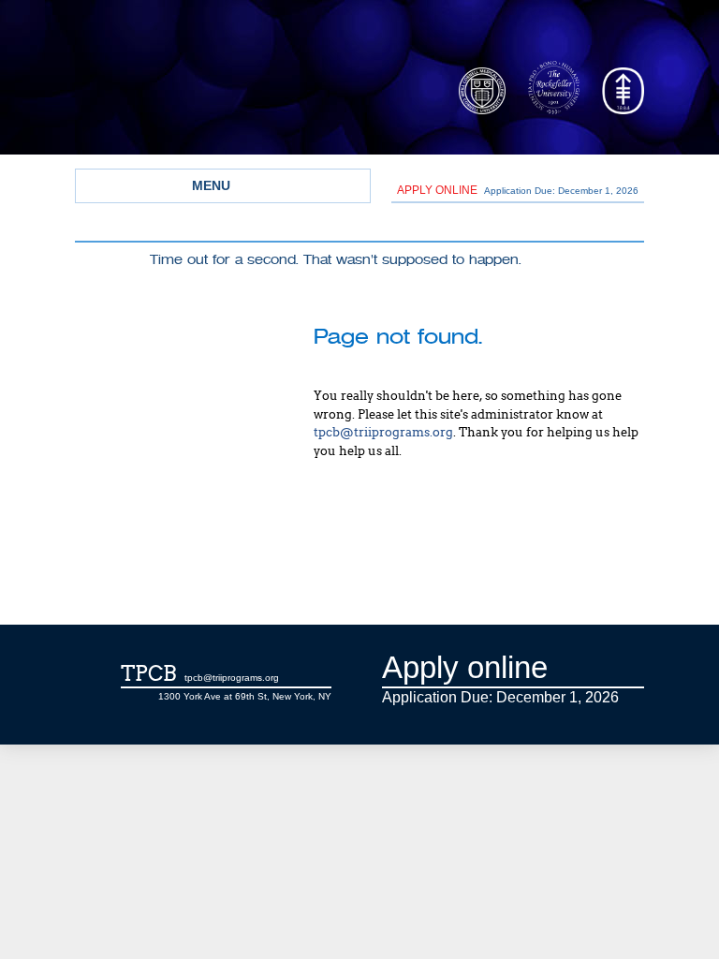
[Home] (239, 97)
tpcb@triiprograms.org (383, 432)
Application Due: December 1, (517, 190)
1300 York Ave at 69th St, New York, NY (244, 696)
